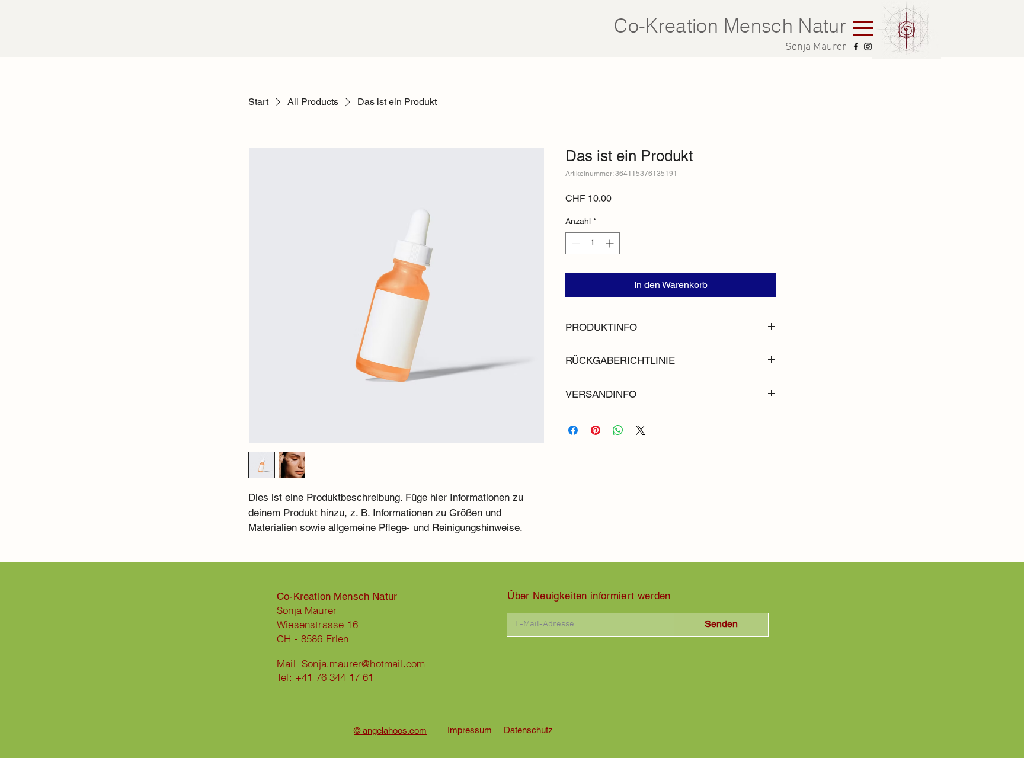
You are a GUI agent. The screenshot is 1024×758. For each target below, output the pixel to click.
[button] (863, 28)
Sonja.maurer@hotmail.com (363, 663)
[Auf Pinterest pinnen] (595, 430)
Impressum (469, 730)
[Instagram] (868, 46)
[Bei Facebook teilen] (573, 430)
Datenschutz (528, 730)
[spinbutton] (592, 243)
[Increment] (610, 243)
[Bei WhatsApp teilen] (618, 430)
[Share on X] (640, 430)
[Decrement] (574, 243)
